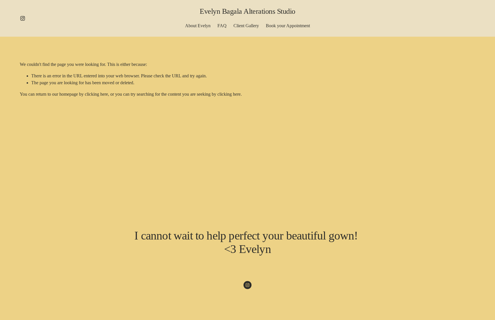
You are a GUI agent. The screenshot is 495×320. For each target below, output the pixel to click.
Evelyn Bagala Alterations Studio (247, 11)
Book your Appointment (288, 25)
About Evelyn (198, 25)
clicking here (96, 94)
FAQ (222, 25)
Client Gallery (246, 25)
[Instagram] (22, 18)
